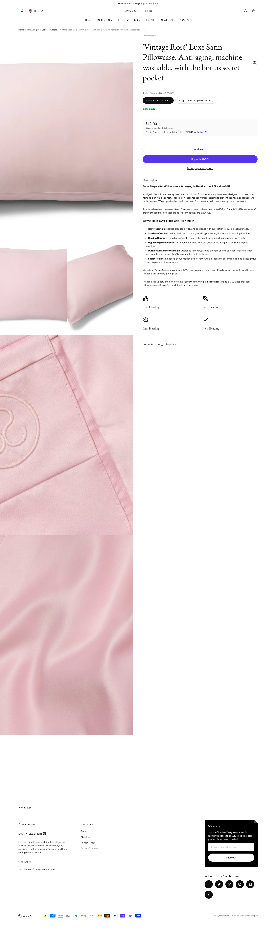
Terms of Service (89, 848)
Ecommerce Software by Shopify (243, 915)
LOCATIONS (166, 20)
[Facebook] (209, 884)
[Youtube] (229, 884)
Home (21, 30)
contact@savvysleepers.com (39, 869)
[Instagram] (240, 884)
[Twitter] (219, 884)
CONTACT (185, 20)
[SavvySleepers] (138, 11)
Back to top (24, 807)
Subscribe (231, 857)
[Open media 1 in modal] (67, 134)
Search (84, 831)
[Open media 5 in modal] (67, 635)
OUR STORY (104, 20)
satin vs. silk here (245, 270)
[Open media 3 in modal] (100, 285)
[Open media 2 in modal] (33, 285)
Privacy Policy (87, 842)
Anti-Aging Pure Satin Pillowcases (42, 30)
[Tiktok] (209, 895)
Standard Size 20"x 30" (158, 100)
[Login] (245, 11)
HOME (88, 20)
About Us (85, 836)
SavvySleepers (220, 915)
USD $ (36, 10)
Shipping (149, 128)
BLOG (137, 20)
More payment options (200, 168)
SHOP (120, 20)
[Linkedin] (250, 884)
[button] (22, 11)
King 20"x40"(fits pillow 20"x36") (196, 100)
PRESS (150, 20)
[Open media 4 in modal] (67, 435)
